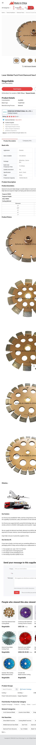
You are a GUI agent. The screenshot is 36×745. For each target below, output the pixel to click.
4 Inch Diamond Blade (9, 712)
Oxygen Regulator (22, 696)
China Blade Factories (9, 720)
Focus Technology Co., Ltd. (22, 738)
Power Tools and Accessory (9, 696)
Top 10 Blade (23, 729)
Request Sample (30, 93)
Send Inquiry (17, 89)
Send (16, 592)
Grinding (20, 693)
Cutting (4, 693)
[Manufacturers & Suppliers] (18, 3)
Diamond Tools (20, 12)
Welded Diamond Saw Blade (10, 725)
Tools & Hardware (11, 12)
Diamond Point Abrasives (10, 729)
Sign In (4, 133)
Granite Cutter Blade (24, 712)
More (3, 732)
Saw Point (24, 725)
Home (3, 12)
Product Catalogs (26, 689)
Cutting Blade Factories (25, 720)
